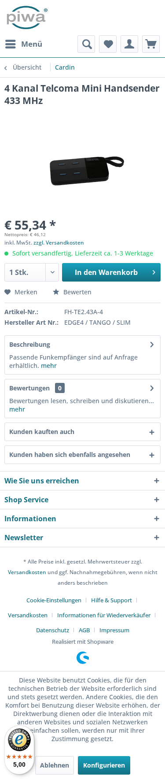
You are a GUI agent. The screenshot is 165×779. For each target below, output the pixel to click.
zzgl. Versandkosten (58, 242)
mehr (48, 365)
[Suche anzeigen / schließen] (86, 44)
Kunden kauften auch (41, 431)
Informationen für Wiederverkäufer (103, 615)
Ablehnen (54, 765)
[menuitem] (23, 44)
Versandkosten (27, 572)
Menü (31, 44)
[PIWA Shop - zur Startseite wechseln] (26, 17)
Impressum (114, 630)
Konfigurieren (104, 765)
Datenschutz (52, 630)
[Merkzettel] (108, 44)
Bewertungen (29, 388)
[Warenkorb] (151, 44)
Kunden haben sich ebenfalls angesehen (69, 454)
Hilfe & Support (111, 600)
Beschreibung (29, 344)
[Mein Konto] (129, 44)
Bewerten (77, 292)
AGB (84, 630)
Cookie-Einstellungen (53, 600)
